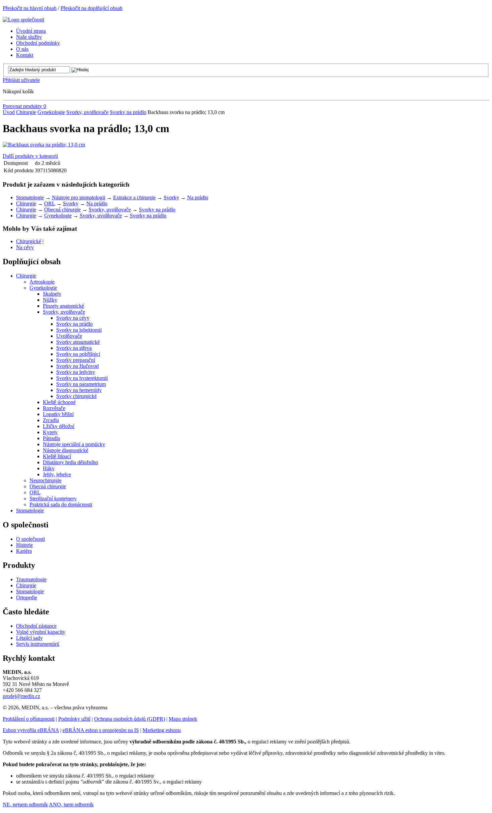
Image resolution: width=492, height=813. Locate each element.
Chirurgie (26, 112)
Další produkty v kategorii (30, 156)
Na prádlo (197, 197)
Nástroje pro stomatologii (78, 197)
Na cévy (25, 247)
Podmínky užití (74, 719)
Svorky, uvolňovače (87, 112)
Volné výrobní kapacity (40, 632)
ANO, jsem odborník (71, 804)
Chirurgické (28, 241)
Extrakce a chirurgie (134, 197)
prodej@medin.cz (21, 696)
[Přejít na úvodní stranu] (23, 19)
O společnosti (30, 539)
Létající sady (29, 638)
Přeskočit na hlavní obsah (30, 8)
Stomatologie (30, 197)
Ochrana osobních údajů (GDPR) (129, 719)
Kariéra (24, 551)
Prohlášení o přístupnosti (29, 719)
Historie (24, 545)
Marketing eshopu (162, 730)
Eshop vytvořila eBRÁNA (31, 730)
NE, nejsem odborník (25, 804)
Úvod (9, 112)
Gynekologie (51, 112)
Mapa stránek (183, 719)
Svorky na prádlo (128, 112)
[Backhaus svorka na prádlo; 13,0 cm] (44, 144)
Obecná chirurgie (62, 209)
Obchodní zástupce (36, 626)
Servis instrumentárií (37, 644)
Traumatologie (31, 579)
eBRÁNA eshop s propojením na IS (101, 730)
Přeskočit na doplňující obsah (91, 8)
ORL (49, 203)
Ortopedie (26, 597)
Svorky (171, 197)
